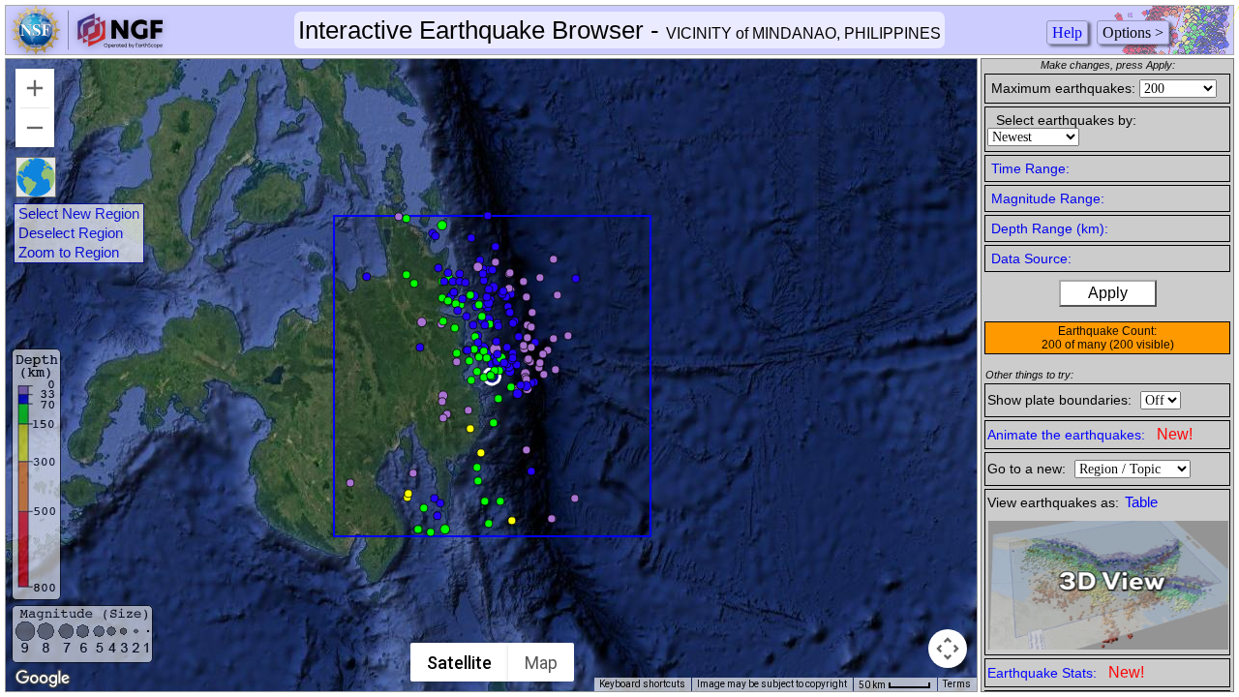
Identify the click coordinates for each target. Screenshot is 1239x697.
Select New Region (78, 214)
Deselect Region (70, 233)
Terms (957, 684)
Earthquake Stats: (1065, 672)
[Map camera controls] (947, 648)
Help (1067, 32)
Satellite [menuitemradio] (459, 662)
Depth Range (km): (1049, 228)
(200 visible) (1141, 344)
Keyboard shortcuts (642, 684)
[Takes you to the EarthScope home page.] (87, 49)
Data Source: (1031, 258)
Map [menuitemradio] (541, 662)
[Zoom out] (34, 127)
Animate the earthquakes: (1090, 434)
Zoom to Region (68, 252)
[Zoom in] (34, 88)
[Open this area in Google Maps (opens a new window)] (43, 678)
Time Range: (1030, 168)
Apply (1108, 293)
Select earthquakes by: (1066, 120)
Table (1141, 502)
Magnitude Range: (1047, 198)
